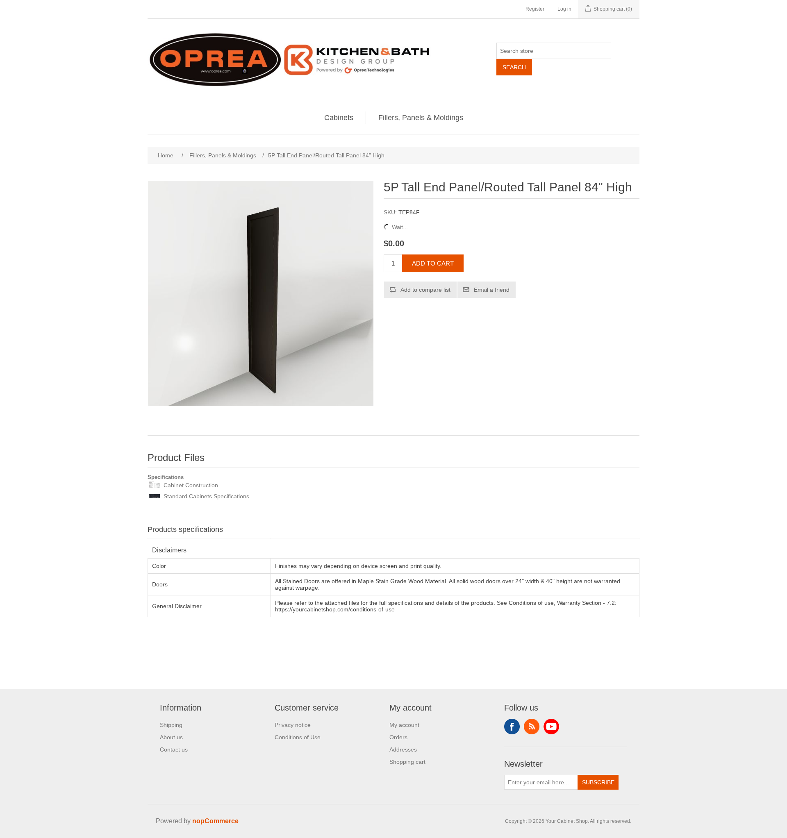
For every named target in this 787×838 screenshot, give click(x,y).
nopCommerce (215, 821)
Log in (564, 9)
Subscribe (598, 782)
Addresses (403, 749)
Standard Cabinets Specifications (206, 496)
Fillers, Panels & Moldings (420, 118)
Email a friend (492, 289)
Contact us (174, 749)
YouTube (551, 726)
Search (514, 67)
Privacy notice (293, 725)
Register (534, 9)
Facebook (512, 726)
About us (171, 737)
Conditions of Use (298, 737)
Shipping (171, 725)
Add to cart (433, 263)
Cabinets (338, 118)
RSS (531, 726)
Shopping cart (407, 762)
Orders (398, 737)
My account (404, 725)
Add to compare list (425, 289)
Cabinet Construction (191, 485)
